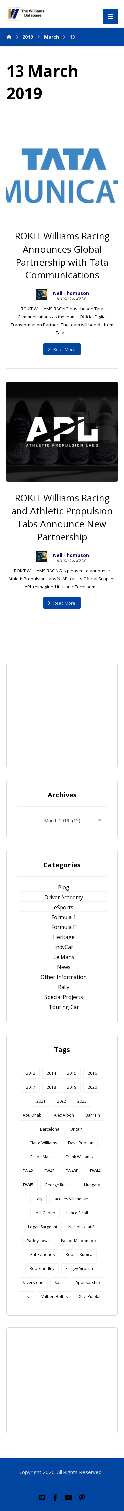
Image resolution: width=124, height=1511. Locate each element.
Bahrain (92, 1115)
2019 (71, 1087)
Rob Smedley (42, 1268)
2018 (51, 1087)
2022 (61, 1101)
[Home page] (9, 37)
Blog (63, 887)
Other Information (64, 977)
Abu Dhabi (33, 1115)
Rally (63, 987)
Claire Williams (43, 1143)
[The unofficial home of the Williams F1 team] (26, 14)
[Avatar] (41, 294)
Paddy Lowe (38, 1240)
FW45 (28, 1185)
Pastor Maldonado (78, 1240)
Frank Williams (79, 1157)
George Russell (59, 1185)
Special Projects (63, 997)
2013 (30, 1073)
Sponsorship (88, 1282)
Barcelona (49, 1129)
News (64, 967)
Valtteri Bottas (54, 1296)
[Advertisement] (66, 714)
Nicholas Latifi (81, 1227)
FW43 (49, 1171)
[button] (42, 1497)
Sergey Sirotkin (79, 1268)
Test (26, 1296)
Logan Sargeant (42, 1227)
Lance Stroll (77, 1213)
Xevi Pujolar (90, 1296)
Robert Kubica (79, 1254)
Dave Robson (80, 1143)
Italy (38, 1199)
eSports (63, 907)
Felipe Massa (42, 1157)
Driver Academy (63, 897)
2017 (30, 1087)
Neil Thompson (71, 293)
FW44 (95, 1171)
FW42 (28, 1171)
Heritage (64, 937)
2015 (71, 1073)
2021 (41, 1101)
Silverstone (33, 1282)
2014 (51, 1073)
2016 (92, 1073)
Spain (60, 1282)
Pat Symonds (42, 1254)
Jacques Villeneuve (71, 1199)
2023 (82, 1101)
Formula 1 (63, 917)
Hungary (92, 1185)
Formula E (63, 927)
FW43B (72, 1171)
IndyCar (63, 947)
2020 (92, 1087)
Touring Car (64, 1007)
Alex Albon (64, 1115)
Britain (76, 1129)
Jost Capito (45, 1213)
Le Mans (63, 957)
